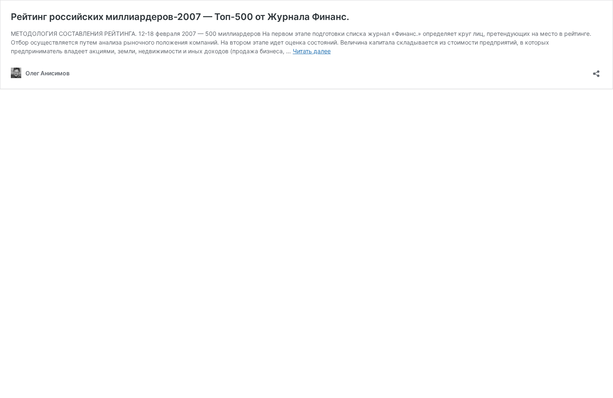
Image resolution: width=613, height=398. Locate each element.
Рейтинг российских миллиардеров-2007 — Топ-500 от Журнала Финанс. (180, 16)
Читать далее (312, 51)
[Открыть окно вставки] (596, 71)
